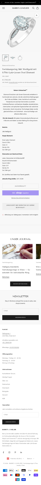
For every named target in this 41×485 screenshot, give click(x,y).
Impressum (5, 388)
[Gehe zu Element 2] (13, 58)
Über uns (5, 381)
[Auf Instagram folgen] (9, 452)
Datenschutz (6, 384)
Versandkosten (13, 82)
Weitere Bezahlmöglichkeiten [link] (20, 198)
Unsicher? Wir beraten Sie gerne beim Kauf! (20, 206)
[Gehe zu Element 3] (20, 58)
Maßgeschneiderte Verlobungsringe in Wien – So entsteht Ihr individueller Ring (16, 270)
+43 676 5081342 (14, 347)
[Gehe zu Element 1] (5, 58)
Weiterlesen (5, 277)
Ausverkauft (20, 186)
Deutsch (29, 458)
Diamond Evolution (8, 65)
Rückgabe (5, 391)
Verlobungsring (7, 262)
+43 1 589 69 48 (6, 343)
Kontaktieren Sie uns (8, 374)
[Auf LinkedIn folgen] (21, 452)
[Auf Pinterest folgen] (15, 452)
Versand (4, 395)
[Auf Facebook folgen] (3, 452)
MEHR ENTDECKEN (20, 284)
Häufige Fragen (7, 377)
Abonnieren (20, 317)
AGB (3, 399)
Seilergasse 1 (6, 333)
